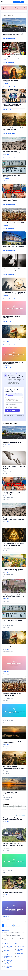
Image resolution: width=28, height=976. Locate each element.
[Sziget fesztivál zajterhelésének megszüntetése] (14, 76)
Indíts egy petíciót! (18, 1)
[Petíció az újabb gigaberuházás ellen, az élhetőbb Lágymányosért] (14, 358)
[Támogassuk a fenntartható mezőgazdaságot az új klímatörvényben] (14, 148)
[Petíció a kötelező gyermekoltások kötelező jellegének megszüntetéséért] (14, 195)
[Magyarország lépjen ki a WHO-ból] (14, 335)
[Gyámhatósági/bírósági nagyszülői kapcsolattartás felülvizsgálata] (14, 265)
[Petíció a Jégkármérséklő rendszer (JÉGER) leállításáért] (14, 219)
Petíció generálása (13, 410)
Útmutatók (5, 944)
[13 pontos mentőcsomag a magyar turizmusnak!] (14, 312)
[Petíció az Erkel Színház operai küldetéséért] (14, 241)
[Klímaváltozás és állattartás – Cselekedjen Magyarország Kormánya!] (14, 124)
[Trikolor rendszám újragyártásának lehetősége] (14, 171)
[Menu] (25, 2)
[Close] (24, 8)
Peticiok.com (4, 2)
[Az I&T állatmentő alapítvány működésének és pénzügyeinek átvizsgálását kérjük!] (14, 289)
